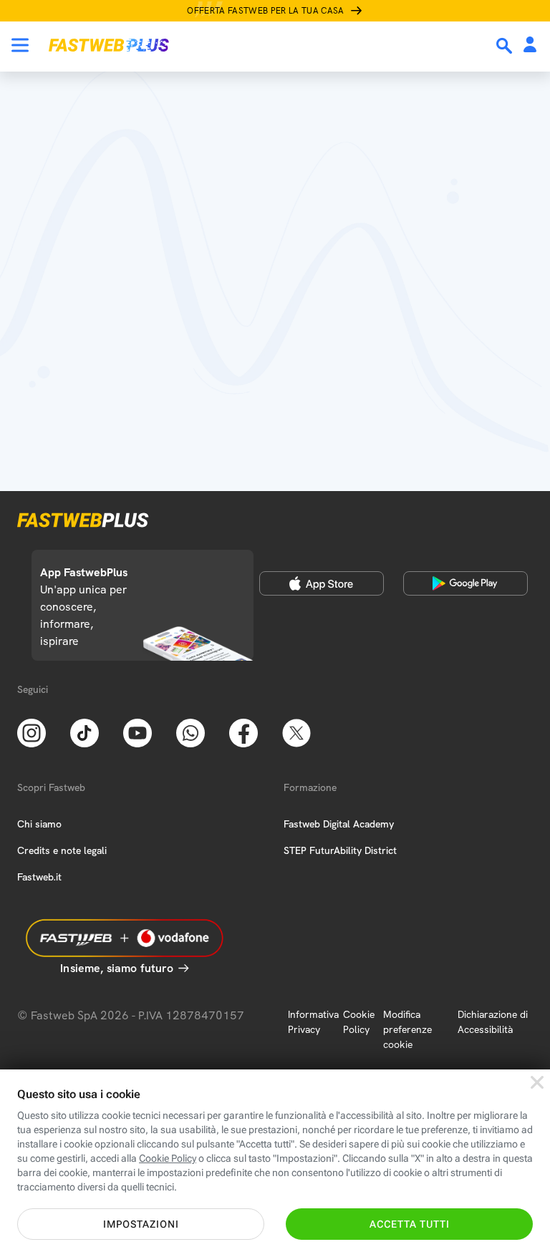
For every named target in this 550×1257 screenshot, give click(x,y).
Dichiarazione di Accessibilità (493, 1022)
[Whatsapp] (190, 731)
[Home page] (109, 45)
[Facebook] (243, 731)
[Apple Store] (321, 583)
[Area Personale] (529, 45)
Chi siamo (39, 823)
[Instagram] (31, 731)
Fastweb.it (39, 876)
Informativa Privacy (313, 1022)
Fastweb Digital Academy (339, 823)
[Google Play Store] (465, 583)
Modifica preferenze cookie (407, 1029)
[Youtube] (137, 731)
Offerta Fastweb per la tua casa (265, 10)
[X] (296, 731)
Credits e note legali (62, 850)
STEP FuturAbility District (340, 850)
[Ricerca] (505, 45)
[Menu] (20, 45)
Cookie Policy (359, 1022)
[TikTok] (84, 731)
